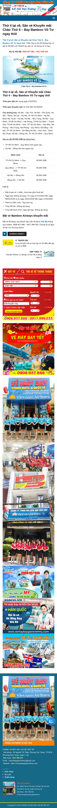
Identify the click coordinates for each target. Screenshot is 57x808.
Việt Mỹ (44, 221)
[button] (53, 18)
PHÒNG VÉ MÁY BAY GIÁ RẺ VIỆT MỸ (35, 805)
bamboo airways (17, 234)
